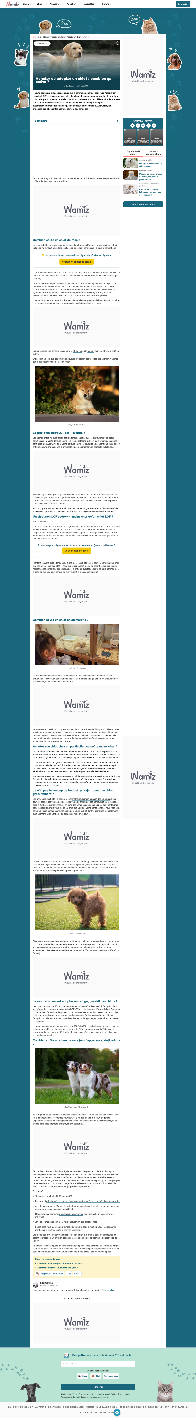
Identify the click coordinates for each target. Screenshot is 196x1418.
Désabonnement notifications (168, 1407)
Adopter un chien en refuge (78, 37)
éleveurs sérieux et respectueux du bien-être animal (70, 1235)
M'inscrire (98, 1386)
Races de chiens (145, 171)
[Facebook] (132, 125)
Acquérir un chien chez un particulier (149, 185)
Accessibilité (89, 1412)
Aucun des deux (111, 1376)
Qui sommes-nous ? (20, 1407)
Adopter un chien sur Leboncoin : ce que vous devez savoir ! (150, 192)
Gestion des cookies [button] (132, 1407)
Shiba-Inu (77, 351)
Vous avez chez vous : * (98, 1370)
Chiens (46, 37)
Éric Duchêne (70, 86)
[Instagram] (143, 125)
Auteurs (40, 1407)
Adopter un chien (58, 37)
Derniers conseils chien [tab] (153, 152)
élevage (77, 1274)
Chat (98, 1376)
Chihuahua (52, 289)
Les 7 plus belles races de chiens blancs (150, 164)
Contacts (54, 1407)
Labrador (44, 286)
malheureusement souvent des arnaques (91, 799)
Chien (84, 1376)
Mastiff (90, 351)
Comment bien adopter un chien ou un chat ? (60, 1263)
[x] (138, 125)
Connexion (183, 4)
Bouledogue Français (96, 292)
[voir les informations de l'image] (117, 43)
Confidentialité (73, 1407)
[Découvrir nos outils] (117, 1412)
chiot (69, 1274)
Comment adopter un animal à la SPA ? (57, 1267)
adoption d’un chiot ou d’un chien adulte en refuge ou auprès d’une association (83, 1201)
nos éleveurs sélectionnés (71, 1214)
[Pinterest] (154, 125)
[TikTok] (148, 125)
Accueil (38, 37)
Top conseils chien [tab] (133, 152)
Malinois (56, 286)
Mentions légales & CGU (101, 1407)
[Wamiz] (12, 4)
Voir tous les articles (143, 204)
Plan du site (108, 1412)
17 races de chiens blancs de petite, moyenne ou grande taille (150, 177)
